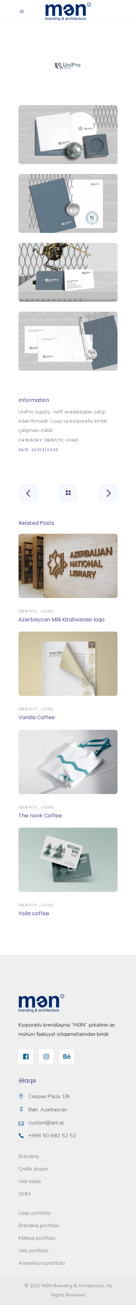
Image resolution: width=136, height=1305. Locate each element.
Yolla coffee (33, 913)
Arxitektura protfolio (41, 1263)
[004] (68, 341)
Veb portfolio (33, 1250)
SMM (24, 1194)
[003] (68, 272)
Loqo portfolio (34, 1213)
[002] (68, 203)
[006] (68, 65)
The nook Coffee (40, 815)
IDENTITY (53, 440)
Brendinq (28, 1156)
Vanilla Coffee (36, 717)
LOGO (72, 440)
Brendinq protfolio (38, 1225)
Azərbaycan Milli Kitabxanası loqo (61, 619)
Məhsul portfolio (36, 1238)
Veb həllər (29, 1181)
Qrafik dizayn (33, 1169)
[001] (68, 134)
